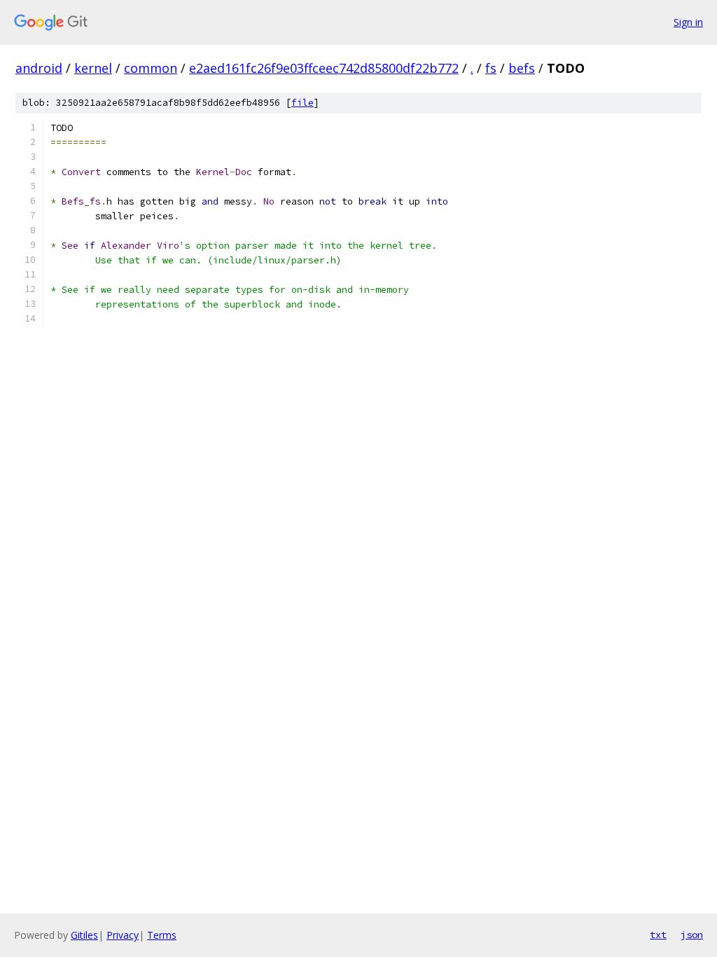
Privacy (122, 935)
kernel (93, 68)
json (692, 934)
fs (490, 68)
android (38, 68)
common (150, 68)
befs (521, 68)
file (302, 103)
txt (658, 934)
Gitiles (84, 935)
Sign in (688, 22)
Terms (161, 935)
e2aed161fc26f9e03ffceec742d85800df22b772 (324, 68)
